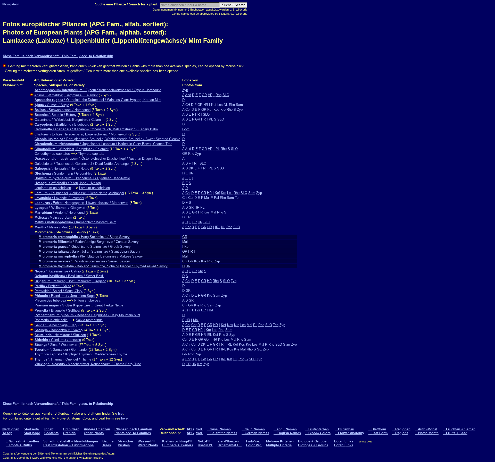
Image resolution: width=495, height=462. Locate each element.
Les (220, 105)
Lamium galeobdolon (94, 188)
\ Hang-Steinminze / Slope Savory (84, 237)
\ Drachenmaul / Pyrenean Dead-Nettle (82, 178)
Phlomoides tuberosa (50, 300)
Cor (188, 110)
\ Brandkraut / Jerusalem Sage (65, 296)
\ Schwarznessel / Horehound (62, 110)
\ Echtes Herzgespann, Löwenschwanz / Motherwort (81, 203)
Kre (223, 110)
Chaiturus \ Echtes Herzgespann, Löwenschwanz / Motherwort (81, 134)
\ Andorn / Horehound (60, 213)
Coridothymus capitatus (52, 154)
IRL (217, 227)
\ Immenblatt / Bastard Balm (75, 222)
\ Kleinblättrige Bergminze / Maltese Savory (91, 256)
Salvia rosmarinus (89, 320)
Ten (237, 198)
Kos (216, 110)
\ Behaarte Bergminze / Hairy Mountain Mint (87, 315)
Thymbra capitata (91, 154)
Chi (187, 193)
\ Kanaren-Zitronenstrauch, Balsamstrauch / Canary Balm (96, 129)
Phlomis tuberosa (87, 300)
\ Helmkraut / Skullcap (60, 335)
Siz (259, 349)
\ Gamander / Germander (61, 350)
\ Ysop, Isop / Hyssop (68, 183)
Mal (207, 198)
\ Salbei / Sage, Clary (56, 325)
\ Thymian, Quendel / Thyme (63, 359)
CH (187, 105)
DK (191, 168)
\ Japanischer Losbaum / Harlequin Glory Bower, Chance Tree (103, 144)
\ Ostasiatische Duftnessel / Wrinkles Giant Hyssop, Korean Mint (98, 100)
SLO (225, 95)
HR (210, 95)
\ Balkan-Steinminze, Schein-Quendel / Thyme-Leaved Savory (103, 266)
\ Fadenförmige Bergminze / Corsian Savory (89, 242)
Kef (213, 105)
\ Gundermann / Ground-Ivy (64, 173)
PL (211, 119)
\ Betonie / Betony (56, 115)
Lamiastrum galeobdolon (53, 188)
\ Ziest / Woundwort (56, 345)
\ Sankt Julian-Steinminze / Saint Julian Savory (89, 251)
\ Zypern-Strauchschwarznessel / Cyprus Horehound (98, 90)
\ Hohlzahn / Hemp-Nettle (62, 168)
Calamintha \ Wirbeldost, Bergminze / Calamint (69, 120)
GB (203, 359)
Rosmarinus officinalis (51, 320)
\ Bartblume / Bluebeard (62, 124)
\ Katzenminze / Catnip (58, 271)
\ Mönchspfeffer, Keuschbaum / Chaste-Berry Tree (88, 364)
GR (204, 95)
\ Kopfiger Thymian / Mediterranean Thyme (81, 354)
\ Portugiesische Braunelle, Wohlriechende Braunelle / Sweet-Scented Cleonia (107, 139)
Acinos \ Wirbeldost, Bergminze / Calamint (66, 95)
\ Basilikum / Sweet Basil (69, 276)
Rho (218, 95)
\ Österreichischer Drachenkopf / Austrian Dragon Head (98, 158)
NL (226, 105)
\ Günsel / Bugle (52, 105)
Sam (239, 105)
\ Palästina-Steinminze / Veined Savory (84, 261)
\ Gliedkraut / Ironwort (58, 340)
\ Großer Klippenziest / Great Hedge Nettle (79, 305)
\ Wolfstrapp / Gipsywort (60, 208)
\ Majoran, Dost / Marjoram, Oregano (70, 281)
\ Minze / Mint (51, 227)
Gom (185, 129)
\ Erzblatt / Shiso (53, 286)
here (124, 418)
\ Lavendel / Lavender (59, 198)
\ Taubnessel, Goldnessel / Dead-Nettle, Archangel (79, 193)
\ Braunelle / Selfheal (57, 310)
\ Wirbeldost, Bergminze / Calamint (72, 149)
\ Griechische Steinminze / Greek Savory (85, 247)
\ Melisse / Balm (53, 217)
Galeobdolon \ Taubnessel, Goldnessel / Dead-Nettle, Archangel (82, 164)
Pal (216, 198)
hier (120, 413)
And (188, 95)
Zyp (185, 90)
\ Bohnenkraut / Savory (59, 330)
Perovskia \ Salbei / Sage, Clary (58, 291)
